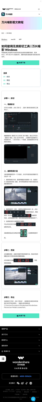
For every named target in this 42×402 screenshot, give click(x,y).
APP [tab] (20, 39)
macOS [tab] (13, 39)
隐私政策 (26, 392)
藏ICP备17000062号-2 (29, 398)
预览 (8, 80)
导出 (8, 84)
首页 (2, 33)
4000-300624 (25, 376)
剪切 (8, 77)
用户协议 (18, 392)
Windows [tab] (4, 39)
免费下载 (22, 63)
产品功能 (17, 394)
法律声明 (25, 394)
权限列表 (34, 392)
